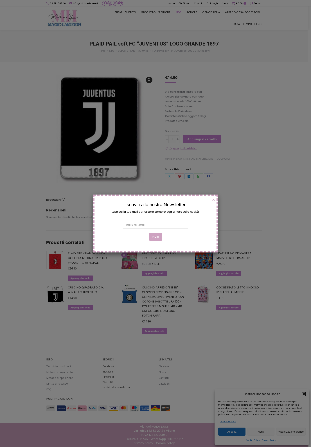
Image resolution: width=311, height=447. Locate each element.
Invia (155, 237)
